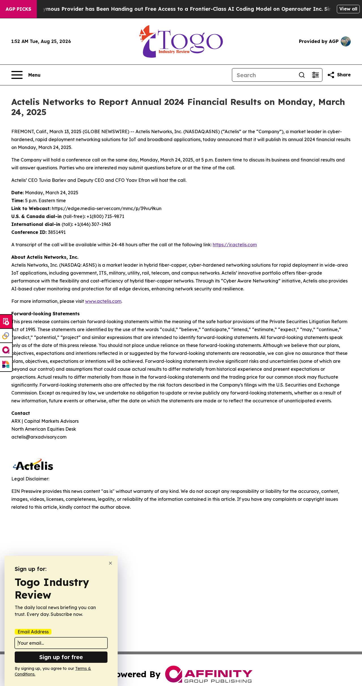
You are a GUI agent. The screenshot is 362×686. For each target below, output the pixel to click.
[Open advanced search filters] (315, 74)
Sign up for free (61, 657)
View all (348, 9)
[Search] (302, 74)
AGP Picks (18, 9)
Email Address (33, 632)
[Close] (110, 563)
